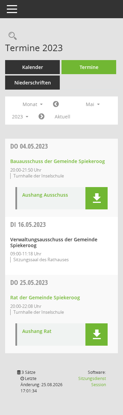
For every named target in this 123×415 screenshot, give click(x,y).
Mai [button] (91, 104)
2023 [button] (18, 116)
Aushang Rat (37, 331)
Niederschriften (32, 82)
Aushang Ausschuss (45, 195)
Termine (89, 67)
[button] (96, 198)
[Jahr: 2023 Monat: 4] (56, 104)
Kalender (32, 67)
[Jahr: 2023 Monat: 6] (41, 117)
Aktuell (62, 116)
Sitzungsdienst (92, 382)
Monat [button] (31, 104)
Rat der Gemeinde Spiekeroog (45, 297)
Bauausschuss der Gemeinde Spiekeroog (57, 161)
